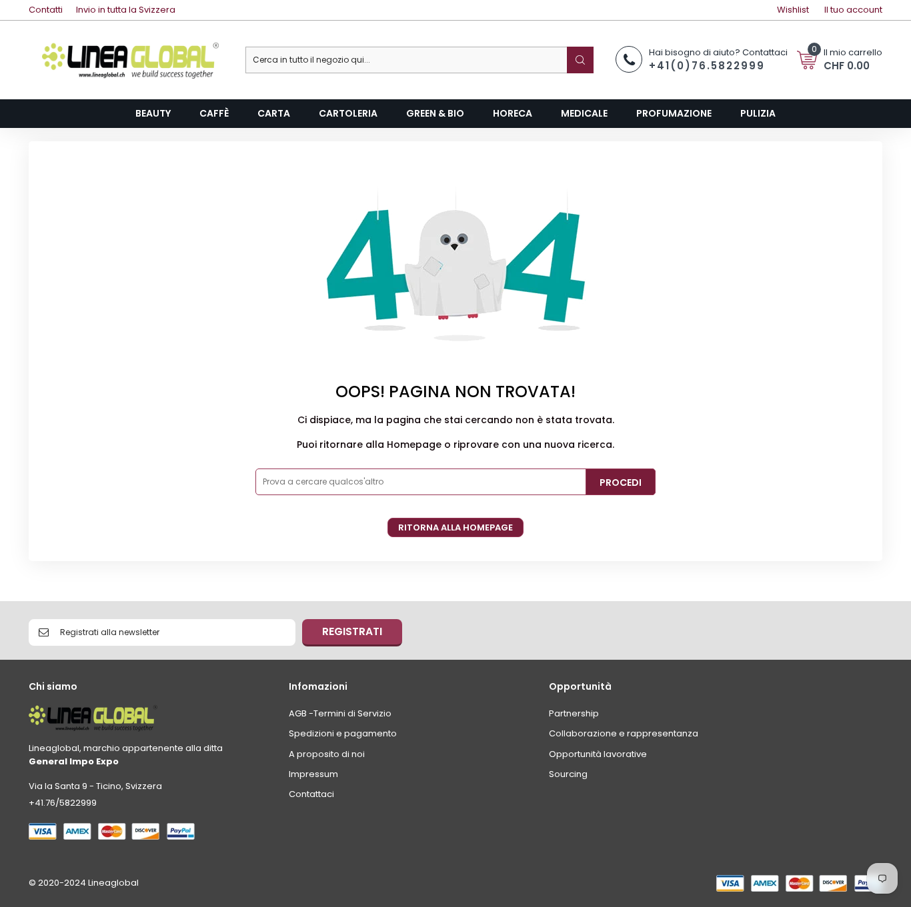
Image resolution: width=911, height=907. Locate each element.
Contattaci (311, 794)
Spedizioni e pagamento (343, 733)
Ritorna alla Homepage (455, 527)
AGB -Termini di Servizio (340, 713)
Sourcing (568, 774)
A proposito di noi (327, 754)
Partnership (574, 713)
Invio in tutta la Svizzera (125, 9)
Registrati (352, 631)
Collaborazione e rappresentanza (623, 733)
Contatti (46, 9)
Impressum (313, 774)
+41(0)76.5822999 (707, 66)
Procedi (621, 482)
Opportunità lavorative (598, 754)
